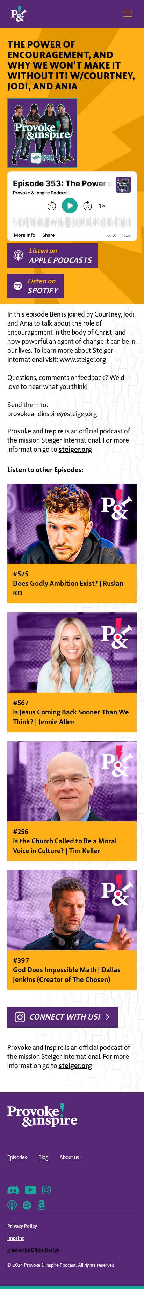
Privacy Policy (22, 1226)
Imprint (15, 1238)
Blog (43, 1157)
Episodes (17, 1157)
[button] (126, 14)
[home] (19, 14)
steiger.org (75, 449)
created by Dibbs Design (33, 1250)
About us (69, 1157)
